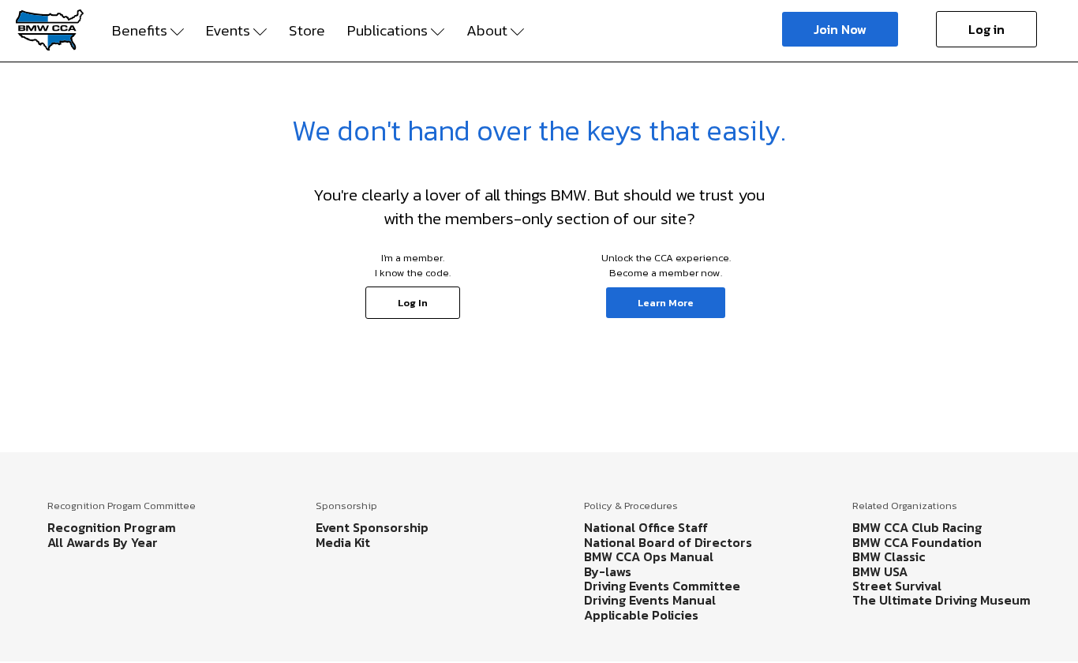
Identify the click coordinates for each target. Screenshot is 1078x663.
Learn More (666, 302)
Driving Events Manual (650, 599)
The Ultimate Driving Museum (941, 599)
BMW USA (880, 571)
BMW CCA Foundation (917, 542)
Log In (413, 302)
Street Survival (896, 585)
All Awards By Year (102, 542)
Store (307, 30)
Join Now (840, 29)
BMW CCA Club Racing (917, 527)
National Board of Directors (668, 542)
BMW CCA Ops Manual (648, 556)
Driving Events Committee (662, 585)
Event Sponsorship (372, 527)
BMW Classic (889, 556)
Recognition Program (111, 527)
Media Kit (343, 542)
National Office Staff (646, 527)
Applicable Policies (641, 614)
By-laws (607, 571)
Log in (986, 29)
